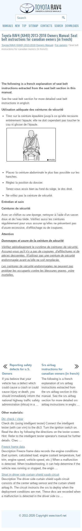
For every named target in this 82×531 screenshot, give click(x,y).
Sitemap (33, 25)
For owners (61, 45)
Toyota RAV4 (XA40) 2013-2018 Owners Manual (27, 45)
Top (24, 25)
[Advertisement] (41, 66)
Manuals (8, 25)
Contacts (46, 25)
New (17, 25)
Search (58, 25)
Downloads (72, 25)
